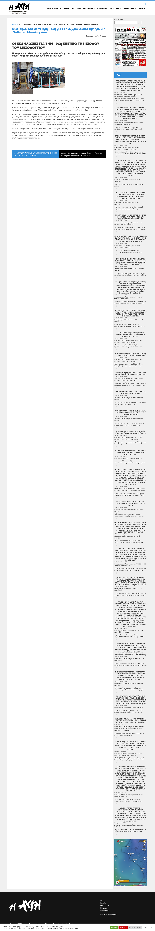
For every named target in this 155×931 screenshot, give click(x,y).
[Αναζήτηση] (139, 22)
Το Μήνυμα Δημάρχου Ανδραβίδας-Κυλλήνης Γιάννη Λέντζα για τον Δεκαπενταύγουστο (130, 354)
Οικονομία (104, 905)
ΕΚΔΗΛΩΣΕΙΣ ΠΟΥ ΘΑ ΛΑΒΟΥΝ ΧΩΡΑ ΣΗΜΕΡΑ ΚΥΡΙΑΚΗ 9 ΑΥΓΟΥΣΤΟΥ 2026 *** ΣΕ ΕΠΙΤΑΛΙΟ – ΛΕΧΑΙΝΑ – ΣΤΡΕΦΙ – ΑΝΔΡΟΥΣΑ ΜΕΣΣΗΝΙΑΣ (130, 721)
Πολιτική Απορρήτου (108, 915)
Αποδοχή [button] (114, 927)
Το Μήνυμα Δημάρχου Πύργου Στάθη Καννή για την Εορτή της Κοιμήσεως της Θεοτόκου (130, 373)
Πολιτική (103, 908)
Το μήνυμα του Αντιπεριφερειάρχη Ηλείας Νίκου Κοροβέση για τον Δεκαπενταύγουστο (130, 432)
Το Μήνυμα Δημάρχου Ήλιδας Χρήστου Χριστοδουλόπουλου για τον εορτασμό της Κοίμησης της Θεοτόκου (130, 334)
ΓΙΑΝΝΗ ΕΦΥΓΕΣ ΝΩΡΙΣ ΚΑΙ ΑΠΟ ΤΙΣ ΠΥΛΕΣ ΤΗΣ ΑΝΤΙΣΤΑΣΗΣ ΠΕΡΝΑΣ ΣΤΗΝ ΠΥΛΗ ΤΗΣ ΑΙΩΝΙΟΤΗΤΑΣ (130, 503)
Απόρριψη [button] (123, 927)
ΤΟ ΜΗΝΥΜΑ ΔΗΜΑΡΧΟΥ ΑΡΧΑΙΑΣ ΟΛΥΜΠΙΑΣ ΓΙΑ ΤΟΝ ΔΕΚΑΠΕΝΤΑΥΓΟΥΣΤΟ (130, 393)
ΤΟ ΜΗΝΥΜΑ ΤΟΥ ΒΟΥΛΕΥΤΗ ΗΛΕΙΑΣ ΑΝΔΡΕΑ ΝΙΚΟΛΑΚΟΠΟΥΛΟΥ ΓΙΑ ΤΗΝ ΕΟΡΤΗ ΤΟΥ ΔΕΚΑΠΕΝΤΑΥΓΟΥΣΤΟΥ (130, 413)
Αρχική (15, 24)
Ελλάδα (103, 903)
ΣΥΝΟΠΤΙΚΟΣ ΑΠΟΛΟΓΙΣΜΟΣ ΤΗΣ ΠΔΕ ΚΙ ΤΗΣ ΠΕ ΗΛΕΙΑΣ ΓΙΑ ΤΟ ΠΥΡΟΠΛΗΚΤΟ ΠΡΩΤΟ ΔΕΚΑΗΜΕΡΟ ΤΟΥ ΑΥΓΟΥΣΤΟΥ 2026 (130, 217)
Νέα (102, 900)
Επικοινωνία (105, 910)
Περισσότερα (147, 927)
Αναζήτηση (118, 19)
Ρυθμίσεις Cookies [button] (135, 927)
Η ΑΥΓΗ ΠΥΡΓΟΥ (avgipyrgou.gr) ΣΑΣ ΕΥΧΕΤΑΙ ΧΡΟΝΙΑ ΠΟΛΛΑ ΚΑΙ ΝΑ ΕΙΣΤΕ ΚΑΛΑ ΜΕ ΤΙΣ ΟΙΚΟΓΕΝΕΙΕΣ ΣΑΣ (130, 452)
